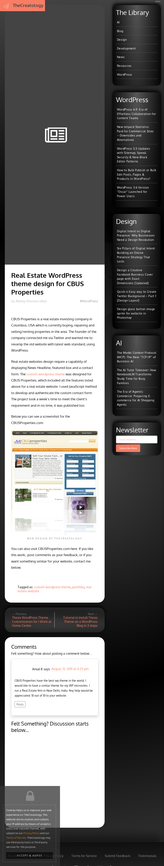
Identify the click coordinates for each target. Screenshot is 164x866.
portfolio (78, 587)
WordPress (124, 74)
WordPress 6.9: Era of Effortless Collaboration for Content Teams (136, 114)
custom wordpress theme (45, 374)
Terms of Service (16, 837)
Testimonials (147, 856)
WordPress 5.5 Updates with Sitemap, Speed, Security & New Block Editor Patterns (133, 155)
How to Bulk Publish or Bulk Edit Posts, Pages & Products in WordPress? (136, 174)
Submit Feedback (117, 856)
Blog (120, 31)
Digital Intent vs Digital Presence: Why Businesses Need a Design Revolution (136, 235)
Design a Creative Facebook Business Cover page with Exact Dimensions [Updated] (135, 276)
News (121, 57)
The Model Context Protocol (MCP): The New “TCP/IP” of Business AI (136, 357)
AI (118, 22)
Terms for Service (84, 856)
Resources (124, 65)
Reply (20, 704)
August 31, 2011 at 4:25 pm (70, 669)
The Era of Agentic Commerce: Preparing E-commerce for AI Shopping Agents (135, 398)
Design (122, 39)
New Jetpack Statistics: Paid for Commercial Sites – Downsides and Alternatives (135, 133)
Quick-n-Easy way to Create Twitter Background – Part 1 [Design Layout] (136, 296)
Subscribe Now (128, 448)
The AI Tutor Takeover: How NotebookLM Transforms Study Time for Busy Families (136, 376)
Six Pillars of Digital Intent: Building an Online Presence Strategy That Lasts (136, 254)
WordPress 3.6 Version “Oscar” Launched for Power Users (133, 192)
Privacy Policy (31, 833)
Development (126, 48)
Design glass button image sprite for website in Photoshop (136, 313)
